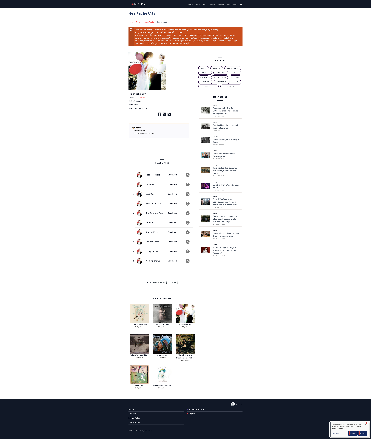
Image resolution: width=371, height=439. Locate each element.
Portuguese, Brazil (196, 409)
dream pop (216, 68)
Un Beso (150, 184)
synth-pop (230, 86)
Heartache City (153, 203)
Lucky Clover (152, 251)
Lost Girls (150, 194)
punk (236, 82)
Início (130, 22)
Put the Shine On (162, 324)
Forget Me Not (153, 174)
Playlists (212, 4)
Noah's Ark (139, 386)
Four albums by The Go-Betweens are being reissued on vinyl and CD (225, 111)
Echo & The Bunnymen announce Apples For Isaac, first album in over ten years (225, 202)
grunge (205, 73)
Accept (362, 433)
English (191, 413)
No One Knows (153, 261)
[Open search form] (241, 4)
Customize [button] (335, 433)
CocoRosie (149, 22)
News (198, 4)
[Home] (137, 4)
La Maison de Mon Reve (162, 386)
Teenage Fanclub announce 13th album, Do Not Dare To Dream (225, 171)
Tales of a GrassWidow (139, 355)
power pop (205, 82)
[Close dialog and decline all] (367, 423)
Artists (190, 4)
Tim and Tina (152, 232)
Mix (204, 4)
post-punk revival (219, 77)
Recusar (353, 433)
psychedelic (221, 82)
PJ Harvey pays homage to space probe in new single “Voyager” (224, 250)
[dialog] (349, 429)
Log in (239, 404)
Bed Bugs (150, 222)
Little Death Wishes (139, 324)
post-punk (204, 77)
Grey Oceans (162, 355)
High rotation (232, 4)
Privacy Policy (134, 418)
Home (131, 409)
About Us (132, 413)
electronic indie (233, 68)
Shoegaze (208, 86)
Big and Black (152, 241)
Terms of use (134, 422)
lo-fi (235, 73)
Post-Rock (235, 77)
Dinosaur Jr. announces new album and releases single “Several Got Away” (225, 219)
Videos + (221, 4)
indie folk (220, 73)
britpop (203, 68)
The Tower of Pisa (154, 213)
